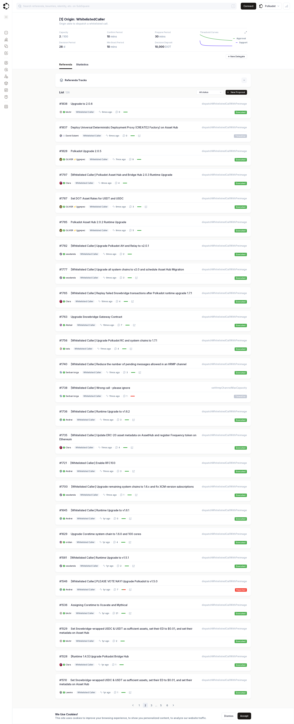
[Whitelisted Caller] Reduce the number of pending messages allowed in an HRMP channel (128, 364)
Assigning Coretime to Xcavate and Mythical (99, 605)
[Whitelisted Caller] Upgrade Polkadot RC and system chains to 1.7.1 (114, 340)
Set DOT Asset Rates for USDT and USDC (97, 198)
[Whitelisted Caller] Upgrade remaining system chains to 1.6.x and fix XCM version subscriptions (132, 486)
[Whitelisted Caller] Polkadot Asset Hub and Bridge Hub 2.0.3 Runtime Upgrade (121, 174)
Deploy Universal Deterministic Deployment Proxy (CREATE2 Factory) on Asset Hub (124, 127)
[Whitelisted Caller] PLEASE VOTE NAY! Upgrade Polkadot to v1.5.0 (114, 581)
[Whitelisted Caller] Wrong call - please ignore (100, 388)
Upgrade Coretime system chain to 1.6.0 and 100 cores (106, 534)
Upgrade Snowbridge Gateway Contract (96, 316)
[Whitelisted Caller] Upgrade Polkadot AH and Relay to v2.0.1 (110, 245)
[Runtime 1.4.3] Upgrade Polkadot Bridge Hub (100, 656)
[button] (6, 32)
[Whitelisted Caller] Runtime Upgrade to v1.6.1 (100, 510)
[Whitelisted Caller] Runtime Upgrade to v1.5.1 (99, 557)
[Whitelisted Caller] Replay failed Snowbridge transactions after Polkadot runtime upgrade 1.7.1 (131, 293)
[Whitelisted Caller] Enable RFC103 (92, 463)
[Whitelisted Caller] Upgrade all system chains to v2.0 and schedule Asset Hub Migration (127, 269)
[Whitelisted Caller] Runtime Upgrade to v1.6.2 (100, 411)
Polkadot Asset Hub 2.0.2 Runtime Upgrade (98, 222)
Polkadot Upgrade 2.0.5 (86, 151)
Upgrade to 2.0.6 (82, 103)
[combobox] (210, 92)
